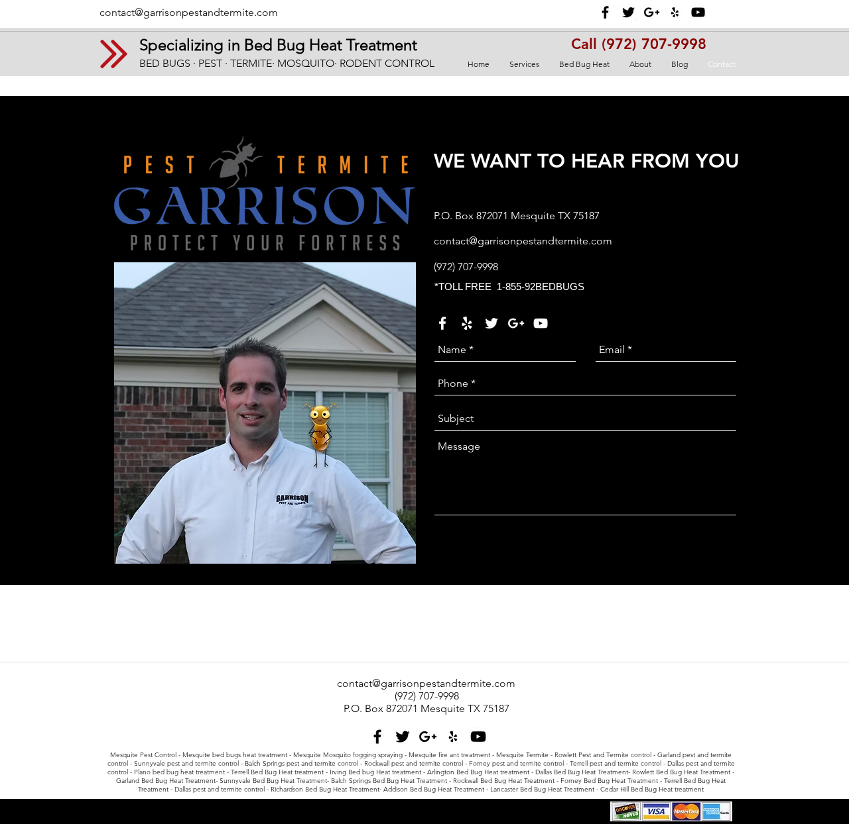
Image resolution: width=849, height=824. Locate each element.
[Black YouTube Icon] (698, 12)
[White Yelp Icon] (467, 323)
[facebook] (605, 12)
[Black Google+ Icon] (651, 12)
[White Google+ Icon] (516, 323)
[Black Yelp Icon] (675, 12)
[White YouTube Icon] (540, 323)
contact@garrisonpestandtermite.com (188, 12)
